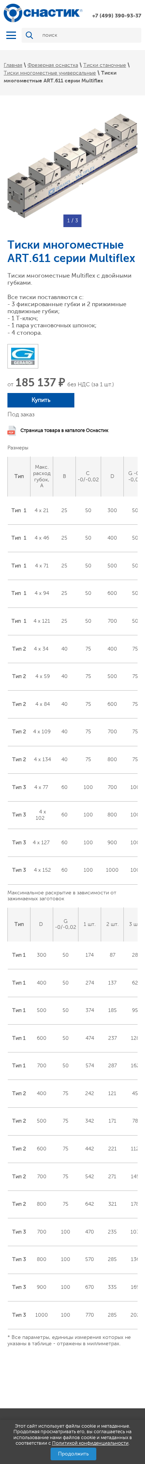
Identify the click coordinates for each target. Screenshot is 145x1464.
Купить (41, 400)
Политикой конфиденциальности (90, 1443)
